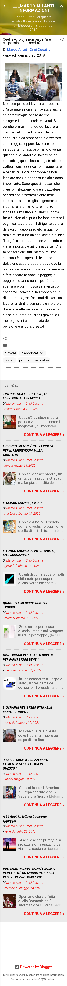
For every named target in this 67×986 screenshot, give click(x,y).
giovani (10, 353)
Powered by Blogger (35, 967)
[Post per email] (5, 346)
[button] (62, 40)
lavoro (9, 360)
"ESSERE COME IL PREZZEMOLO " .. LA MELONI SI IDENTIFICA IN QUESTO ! (28, 764)
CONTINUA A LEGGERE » (44, 435)
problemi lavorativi (34, 360)
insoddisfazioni (32, 353)
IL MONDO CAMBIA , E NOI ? (22, 503)
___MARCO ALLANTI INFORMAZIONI (33, 8)
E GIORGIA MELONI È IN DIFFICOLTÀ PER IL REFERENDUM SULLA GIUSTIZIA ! (28, 450)
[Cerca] (62, 7)
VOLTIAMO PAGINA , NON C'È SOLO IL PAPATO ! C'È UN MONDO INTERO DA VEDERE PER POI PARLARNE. (29, 873)
